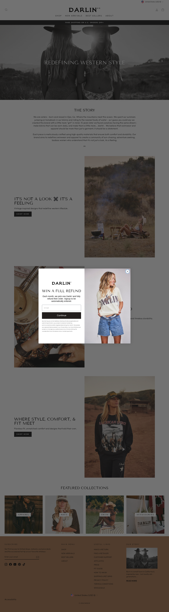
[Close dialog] (128, 271)
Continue (61, 315)
